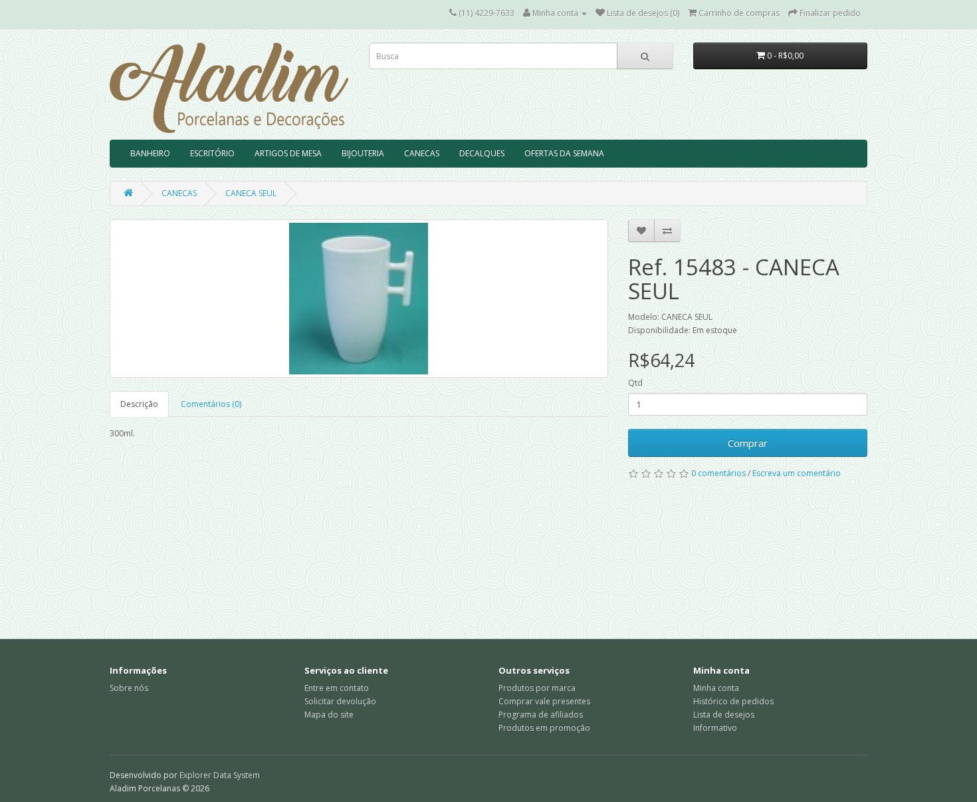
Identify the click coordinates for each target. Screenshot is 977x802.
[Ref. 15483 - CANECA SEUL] (359, 298)
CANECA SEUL (250, 193)
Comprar (748, 443)
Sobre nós (129, 688)
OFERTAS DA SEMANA (564, 153)
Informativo (715, 728)
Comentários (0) (211, 404)
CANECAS (421, 153)
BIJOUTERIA (363, 153)
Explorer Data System (219, 775)
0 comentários (718, 473)
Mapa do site (329, 714)
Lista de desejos (723, 714)
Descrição (139, 404)
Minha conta (716, 688)
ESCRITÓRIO (212, 153)
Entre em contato (336, 688)
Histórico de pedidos (733, 701)
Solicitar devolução (340, 701)
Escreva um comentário (796, 473)
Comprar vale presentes (544, 701)
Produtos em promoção (544, 728)
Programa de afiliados (540, 714)
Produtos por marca (537, 688)
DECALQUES (481, 153)
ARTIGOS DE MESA (288, 153)
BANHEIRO (150, 153)
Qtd (635, 382)
